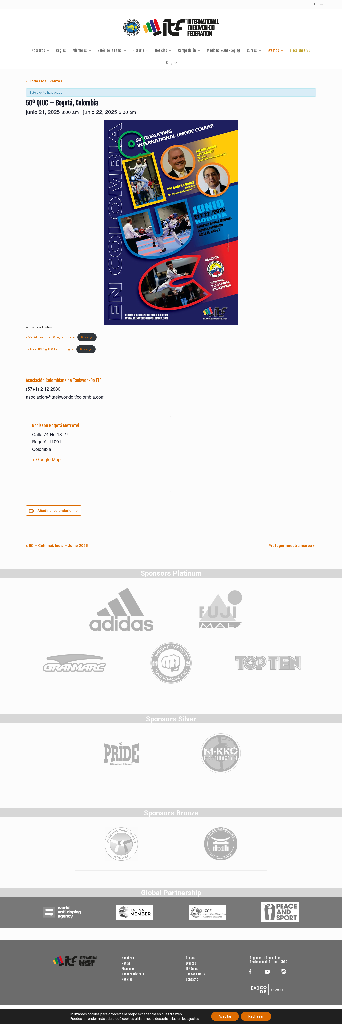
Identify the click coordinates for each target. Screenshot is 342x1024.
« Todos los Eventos (44, 81)
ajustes (193, 1019)
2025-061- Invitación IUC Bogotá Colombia (50, 337)
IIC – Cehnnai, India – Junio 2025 (57, 545)
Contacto (192, 979)
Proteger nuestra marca (291, 545)
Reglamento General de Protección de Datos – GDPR (268, 960)
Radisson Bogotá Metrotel (55, 425)
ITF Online (192, 969)
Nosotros (128, 958)
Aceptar (225, 1016)
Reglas (126, 963)
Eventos (191, 963)
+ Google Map (46, 459)
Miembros (128, 969)
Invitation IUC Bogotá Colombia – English (50, 349)
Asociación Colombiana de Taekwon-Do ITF (63, 380)
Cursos (190, 958)
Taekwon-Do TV (195, 974)
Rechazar (256, 1016)
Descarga (87, 337)
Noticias (127, 979)
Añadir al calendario (54, 510)
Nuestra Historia (133, 974)
